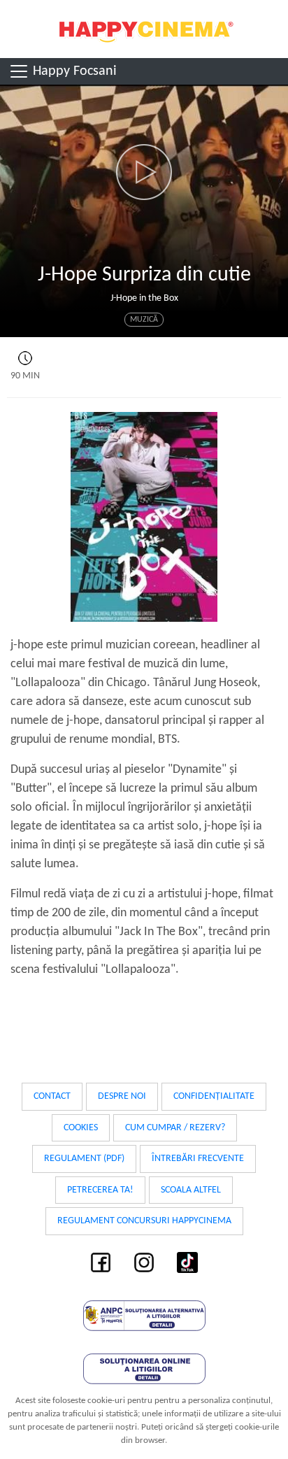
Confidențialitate (213, 1096)
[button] (144, 172)
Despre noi (122, 1096)
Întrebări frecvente (198, 1158)
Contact (52, 1096)
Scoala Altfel (191, 1190)
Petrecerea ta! (100, 1190)
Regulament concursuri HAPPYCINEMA (144, 1221)
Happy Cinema (144, 29)
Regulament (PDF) (84, 1158)
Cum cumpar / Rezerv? (175, 1128)
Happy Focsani (73, 71)
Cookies (81, 1128)
